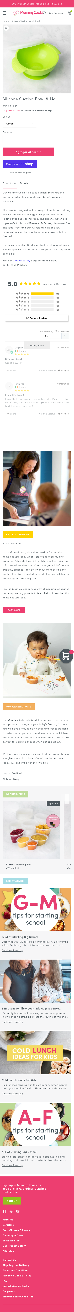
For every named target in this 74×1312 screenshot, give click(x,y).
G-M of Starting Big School (20, 937)
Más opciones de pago (19, 172)
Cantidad (8, 132)
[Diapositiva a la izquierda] (63, 799)
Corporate (9, 1291)
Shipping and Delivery (16, 1265)
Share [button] (12, 370)
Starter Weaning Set (18, 864)
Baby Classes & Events (16, 1230)
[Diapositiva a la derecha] (67, 799)
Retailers (8, 1225)
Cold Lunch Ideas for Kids (19, 1080)
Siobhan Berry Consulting (18, 1296)
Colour (6, 116)
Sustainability (11, 1240)
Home (6, 20)
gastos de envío (13, 110)
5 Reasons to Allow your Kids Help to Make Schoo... (30, 1008)
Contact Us (9, 1260)
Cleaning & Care (13, 1235)
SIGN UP (12, 1201)
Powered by (54, 331)
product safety (21, 260)
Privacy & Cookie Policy (17, 1275)
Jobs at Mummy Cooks (16, 1286)
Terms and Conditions (16, 1270)
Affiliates (8, 1251)
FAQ (5, 1281)
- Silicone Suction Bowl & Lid (25, 20)
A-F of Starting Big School (19, 1152)
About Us (8, 1219)
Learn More (14, 610)
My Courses (56, 13)
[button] (5, 13)
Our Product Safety (14, 1246)
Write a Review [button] (38, 318)
